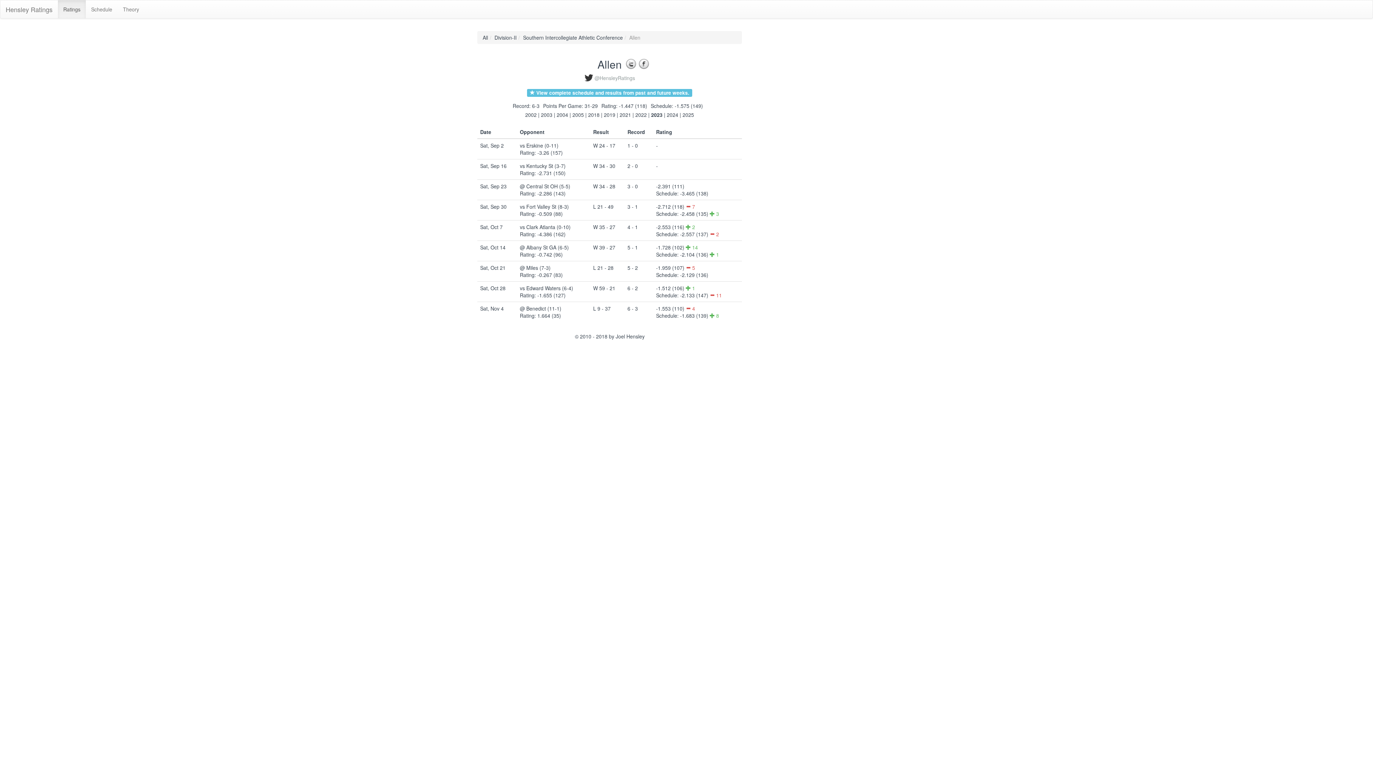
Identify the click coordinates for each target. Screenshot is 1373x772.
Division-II (505, 37)
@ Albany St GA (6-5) (544, 247)
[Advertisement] (774, 138)
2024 (672, 114)
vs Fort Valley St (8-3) (544, 206)
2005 (578, 114)
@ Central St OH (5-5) (545, 186)
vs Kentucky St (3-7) (543, 165)
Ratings (71, 9)
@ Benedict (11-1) (540, 308)
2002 (531, 114)
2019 (609, 114)
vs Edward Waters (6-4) (546, 288)
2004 (562, 114)
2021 (625, 114)
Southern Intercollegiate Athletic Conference (573, 37)
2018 (594, 114)
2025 (688, 114)
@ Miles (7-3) (535, 267)
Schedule (101, 9)
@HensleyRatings (615, 77)
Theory (131, 9)
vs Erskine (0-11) (539, 145)
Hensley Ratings (29, 9)
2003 (546, 114)
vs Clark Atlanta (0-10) (545, 227)
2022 (641, 114)
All (485, 37)
